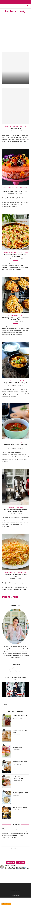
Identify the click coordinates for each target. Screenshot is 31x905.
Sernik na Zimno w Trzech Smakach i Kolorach (19, 746)
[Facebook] (12, 885)
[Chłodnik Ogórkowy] (15, 106)
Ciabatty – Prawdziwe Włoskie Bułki (20, 731)
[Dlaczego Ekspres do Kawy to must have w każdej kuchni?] (15, 487)
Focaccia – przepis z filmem (20, 807)
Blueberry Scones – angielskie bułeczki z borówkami (15, 318)
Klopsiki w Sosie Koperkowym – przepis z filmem (20, 793)
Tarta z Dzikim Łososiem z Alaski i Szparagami (15, 255)
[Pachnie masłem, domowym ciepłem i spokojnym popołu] (7, 879)
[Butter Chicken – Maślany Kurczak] (15, 360)
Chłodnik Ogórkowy (15, 129)
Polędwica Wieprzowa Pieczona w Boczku (18, 777)
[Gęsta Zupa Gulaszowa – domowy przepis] (15, 421)
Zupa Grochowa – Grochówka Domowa (15, 82)
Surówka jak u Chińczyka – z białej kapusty (15, 575)
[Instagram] (14, 885)
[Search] (29, 6)
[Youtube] (18, 885)
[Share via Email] (19, 848)
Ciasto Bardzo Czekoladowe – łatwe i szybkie (20, 716)
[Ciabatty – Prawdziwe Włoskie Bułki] (6, 736)
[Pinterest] (16, 885)
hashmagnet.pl (15, 892)
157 (14, 597)
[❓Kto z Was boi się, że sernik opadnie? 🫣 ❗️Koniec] (23, 879)
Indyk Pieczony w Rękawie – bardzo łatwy (20, 762)
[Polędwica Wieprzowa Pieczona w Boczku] (6, 782)
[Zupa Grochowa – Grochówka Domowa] (15, 68)
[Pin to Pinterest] (16, 145)
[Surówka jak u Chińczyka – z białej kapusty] (15, 552)
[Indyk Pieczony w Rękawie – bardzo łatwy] (6, 767)
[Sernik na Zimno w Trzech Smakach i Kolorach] (6, 751)
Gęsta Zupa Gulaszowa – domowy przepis (15, 445)
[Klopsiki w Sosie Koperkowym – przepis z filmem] (6, 797)
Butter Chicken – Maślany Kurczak (15, 383)
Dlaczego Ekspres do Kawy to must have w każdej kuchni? (15, 510)
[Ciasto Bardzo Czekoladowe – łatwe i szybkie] (6, 721)
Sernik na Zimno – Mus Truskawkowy (15, 191)
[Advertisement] (15, 31)
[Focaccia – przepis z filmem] (6, 813)
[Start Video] (15, 690)
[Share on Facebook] (14, 145)
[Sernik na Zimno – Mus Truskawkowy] (15, 167)
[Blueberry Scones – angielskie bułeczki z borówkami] (15, 295)
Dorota (13, 130)
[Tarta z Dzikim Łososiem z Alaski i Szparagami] (15, 232)
